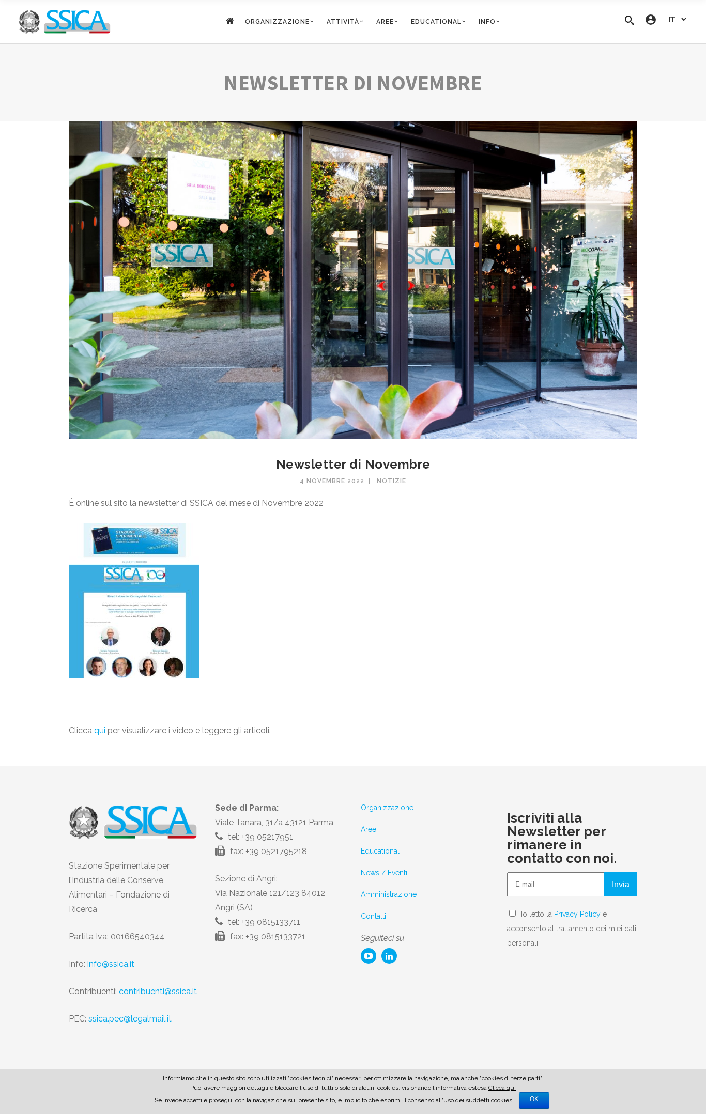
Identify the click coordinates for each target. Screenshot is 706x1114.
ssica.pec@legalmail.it (130, 1019)
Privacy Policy (577, 914)
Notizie (391, 481)
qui (99, 730)
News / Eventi (384, 873)
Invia (621, 884)
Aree (368, 829)
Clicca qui (502, 1087)
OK (534, 1099)
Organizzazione (387, 807)
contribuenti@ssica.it (158, 991)
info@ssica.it (110, 964)
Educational (380, 851)
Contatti (373, 916)
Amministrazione (389, 894)
